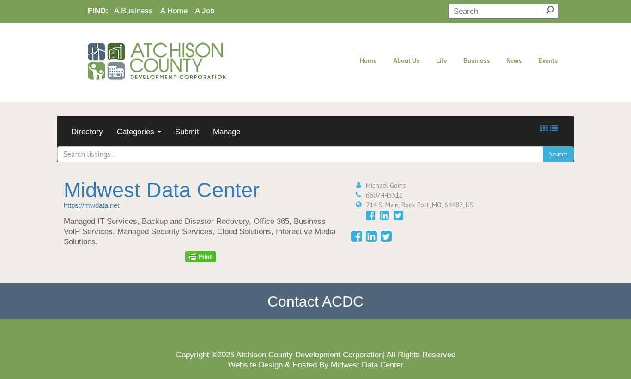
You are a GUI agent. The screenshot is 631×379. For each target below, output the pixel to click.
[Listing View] (554, 128)
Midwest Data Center (162, 190)
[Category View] (544, 128)
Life (441, 60)
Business (476, 60)
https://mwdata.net (91, 205)
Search (558, 154)
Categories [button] (137, 131)
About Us (406, 60)
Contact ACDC (315, 301)
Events (548, 60)
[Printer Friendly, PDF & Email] (200, 256)
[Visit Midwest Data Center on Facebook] (371, 215)
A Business (133, 10)
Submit (187, 131)
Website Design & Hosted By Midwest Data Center (315, 365)
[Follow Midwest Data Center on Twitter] (398, 215)
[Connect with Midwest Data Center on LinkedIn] (384, 215)
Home (368, 60)
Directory (87, 131)
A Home (174, 10)
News (514, 60)
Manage (226, 131)
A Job (204, 10)
